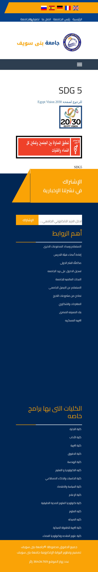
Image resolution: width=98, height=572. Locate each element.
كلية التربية (76, 445)
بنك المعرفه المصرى (70, 312)
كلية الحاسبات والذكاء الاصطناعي (63, 478)
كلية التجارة (75, 429)
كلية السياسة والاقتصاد (69, 486)
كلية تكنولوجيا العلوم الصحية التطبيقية (61, 503)
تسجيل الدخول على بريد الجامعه (64, 271)
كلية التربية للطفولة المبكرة (67, 527)
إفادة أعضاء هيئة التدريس (67, 254)
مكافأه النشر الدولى (70, 262)
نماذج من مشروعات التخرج (67, 295)
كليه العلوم (75, 511)
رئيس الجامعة (61, 19)
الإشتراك (72, 181)
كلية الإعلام (75, 494)
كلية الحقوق (74, 453)
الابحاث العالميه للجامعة (68, 279)
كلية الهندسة (74, 461)
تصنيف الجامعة (29, 19)
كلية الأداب (75, 437)
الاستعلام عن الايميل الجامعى (65, 287)
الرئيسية (77, 19)
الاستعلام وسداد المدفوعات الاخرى (62, 246)
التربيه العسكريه (73, 320)
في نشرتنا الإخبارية (62, 190)
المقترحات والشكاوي (70, 304)
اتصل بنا (46, 19)
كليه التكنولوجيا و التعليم (68, 470)
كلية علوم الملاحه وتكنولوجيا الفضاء (62, 535)
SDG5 (78, 167)
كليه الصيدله (74, 519)
